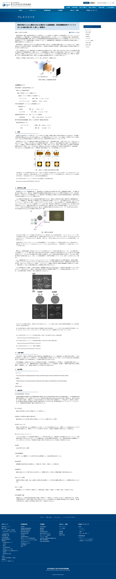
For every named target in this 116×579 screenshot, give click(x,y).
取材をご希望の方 (92, 7)
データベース (81, 537)
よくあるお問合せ (110, 7)
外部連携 (60, 10)
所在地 (3, 556)
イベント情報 (62, 528)
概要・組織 (4, 528)
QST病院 (68, 7)
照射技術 (88, 36)
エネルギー (88, 38)
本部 (22, 546)
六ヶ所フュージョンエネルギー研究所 (29, 539)
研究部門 (23, 526)
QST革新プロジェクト (25, 543)
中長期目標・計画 (5, 535)
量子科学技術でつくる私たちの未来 (9, 531)
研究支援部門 (24, 544)
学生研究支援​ (74, 7)
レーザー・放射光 (89, 40)
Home (20, 10)
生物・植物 (88, 42)
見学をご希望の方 (83, 7)
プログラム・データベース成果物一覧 (86, 539)
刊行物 (79, 526)
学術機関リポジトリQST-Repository (85, 540)
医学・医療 (88, 32)
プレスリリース (88, 26)
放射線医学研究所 (24, 536)
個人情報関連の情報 (6, 547)
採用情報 (61, 531)
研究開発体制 (47, 10)
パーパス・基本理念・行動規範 (8, 529)
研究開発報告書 (81, 535)
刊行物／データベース (91, 10)
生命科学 (88, 34)
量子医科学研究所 (24, 533)
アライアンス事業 (44, 536)
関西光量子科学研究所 (25, 529)
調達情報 (61, 533)
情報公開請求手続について (7, 542)
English (92, 2)
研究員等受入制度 (44, 531)
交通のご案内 (62, 535)
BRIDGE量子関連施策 (44, 541)
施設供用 (42, 528)
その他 (87, 46)
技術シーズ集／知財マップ (84, 533)
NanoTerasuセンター (25, 541)
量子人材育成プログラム (45, 533)
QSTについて (33, 10)
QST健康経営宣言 (5, 534)
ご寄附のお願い (101, 7)
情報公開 (4, 540)
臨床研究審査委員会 (6, 539)
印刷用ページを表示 (75, 32)
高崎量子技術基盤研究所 (26, 528)
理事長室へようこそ (6, 526)
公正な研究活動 (5, 537)
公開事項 (4, 544)
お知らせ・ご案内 (74, 10)
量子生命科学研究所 (25, 531)
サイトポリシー (57, 517)
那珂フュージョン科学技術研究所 (28, 538)
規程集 (4, 545)
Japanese (86, 2)
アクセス (42, 517)
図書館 (80, 531)
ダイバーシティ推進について (8, 561)
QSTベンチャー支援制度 (45, 535)
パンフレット (81, 528)
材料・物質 (88, 44)
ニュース (61, 529)
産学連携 (42, 529)
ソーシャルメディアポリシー (69, 517)
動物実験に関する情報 (7, 553)
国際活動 (4, 559)
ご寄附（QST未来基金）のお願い (9, 557)
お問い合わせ (49, 517)
